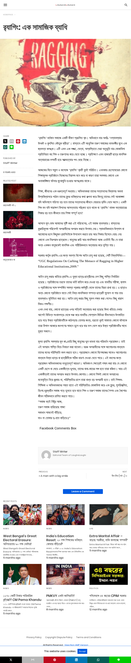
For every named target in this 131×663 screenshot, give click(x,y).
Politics (93, 588)
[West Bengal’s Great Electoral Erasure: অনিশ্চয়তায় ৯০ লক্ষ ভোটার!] (22, 514)
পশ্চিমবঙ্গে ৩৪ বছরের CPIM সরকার (107, 595)
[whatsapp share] (5, 147)
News (6, 528)
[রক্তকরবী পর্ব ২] (18, 193)
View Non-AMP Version (76, 644)
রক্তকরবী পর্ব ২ (9, 205)
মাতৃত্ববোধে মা (9, 260)
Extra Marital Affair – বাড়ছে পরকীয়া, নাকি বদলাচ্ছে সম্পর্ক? (108, 538)
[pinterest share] (18, 141)
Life (91, 528)
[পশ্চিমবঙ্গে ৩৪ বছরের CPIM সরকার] (108, 574)
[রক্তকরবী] (18, 220)
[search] (126, 5)
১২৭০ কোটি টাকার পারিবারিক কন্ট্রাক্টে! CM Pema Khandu (22, 597)
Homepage (8, 14)
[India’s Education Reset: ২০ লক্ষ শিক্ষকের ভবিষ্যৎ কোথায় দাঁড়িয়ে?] (65, 514)
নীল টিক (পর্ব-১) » (119, 476)
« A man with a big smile (53, 476)
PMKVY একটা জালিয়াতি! (60, 595)
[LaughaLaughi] (65, 5)
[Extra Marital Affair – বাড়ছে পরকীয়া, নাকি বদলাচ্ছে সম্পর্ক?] (108, 514)
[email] (33, 660)
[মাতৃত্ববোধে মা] (18, 247)
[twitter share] (5, 141)
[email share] (12, 141)
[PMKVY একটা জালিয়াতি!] (65, 574)
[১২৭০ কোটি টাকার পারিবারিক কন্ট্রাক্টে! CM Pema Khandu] (22, 574)
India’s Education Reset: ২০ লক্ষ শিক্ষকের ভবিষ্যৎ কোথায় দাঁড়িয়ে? (64, 540)
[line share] (12, 147)
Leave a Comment (83, 491)
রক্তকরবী (7, 232)
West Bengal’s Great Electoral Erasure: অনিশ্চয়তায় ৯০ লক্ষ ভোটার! (20, 540)
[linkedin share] (24, 141)
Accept (82, 651)
